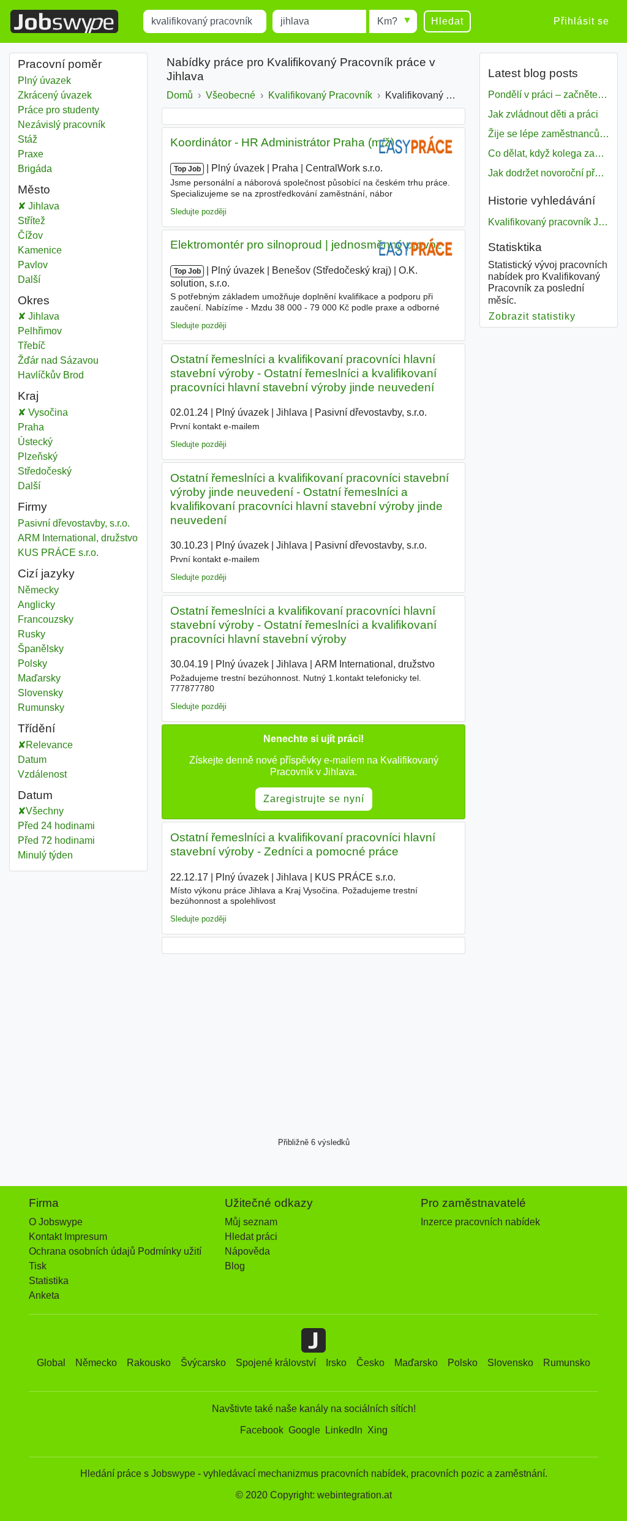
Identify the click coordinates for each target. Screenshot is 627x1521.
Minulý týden (45, 855)
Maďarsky (39, 678)
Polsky (32, 663)
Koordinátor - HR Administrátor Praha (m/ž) (282, 142)
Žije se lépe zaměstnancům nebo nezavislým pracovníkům (548, 134)
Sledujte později (198, 211)
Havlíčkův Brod (69, 375)
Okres (34, 300)
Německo (96, 1363)
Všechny (45, 811)
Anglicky (36, 604)
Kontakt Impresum (68, 1236)
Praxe (30, 154)
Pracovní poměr (60, 64)
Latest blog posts (533, 73)
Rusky (31, 634)
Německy (38, 590)
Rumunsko (566, 1363)
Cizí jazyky (46, 573)
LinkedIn (343, 1430)
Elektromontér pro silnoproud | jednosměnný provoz (306, 244)
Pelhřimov (69, 331)
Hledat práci (251, 1236)
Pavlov (69, 265)
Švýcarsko (203, 1363)
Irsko (336, 1363)
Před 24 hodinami (56, 826)
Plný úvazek (44, 80)
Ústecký (69, 442)
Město (34, 189)
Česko (370, 1363)
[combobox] (204, 21)
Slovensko (510, 1363)
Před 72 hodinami (56, 840)
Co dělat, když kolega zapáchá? (548, 153)
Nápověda (247, 1251)
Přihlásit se (581, 21)
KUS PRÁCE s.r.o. (58, 552)
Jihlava (77, 206)
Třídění (36, 728)
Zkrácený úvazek (55, 95)
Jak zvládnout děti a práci (543, 114)
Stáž (27, 139)
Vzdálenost (42, 774)
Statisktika (515, 247)
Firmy (32, 506)
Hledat (447, 21)
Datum (32, 759)
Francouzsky (45, 619)
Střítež (69, 221)
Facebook (261, 1430)
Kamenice (69, 250)
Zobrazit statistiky (532, 316)
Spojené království (276, 1363)
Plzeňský (69, 456)
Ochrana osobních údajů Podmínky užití (115, 1251)
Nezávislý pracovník (61, 124)
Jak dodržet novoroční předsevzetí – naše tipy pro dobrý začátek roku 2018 (548, 173)
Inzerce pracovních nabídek (480, 1222)
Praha (69, 427)
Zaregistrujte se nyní (313, 799)
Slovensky (40, 693)
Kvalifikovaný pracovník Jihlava (548, 222)
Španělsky (41, 649)
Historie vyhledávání (541, 200)
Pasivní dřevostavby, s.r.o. (74, 523)
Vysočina (77, 412)
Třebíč (69, 345)
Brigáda (35, 168)
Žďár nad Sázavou (71, 360)
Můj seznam (251, 1222)
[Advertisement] (313, 1042)
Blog (235, 1266)
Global (51, 1363)
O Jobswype (56, 1222)
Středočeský (69, 471)
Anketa (44, 1295)
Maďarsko (416, 1363)
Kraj (28, 395)
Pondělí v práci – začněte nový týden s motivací (548, 94)
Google (304, 1430)
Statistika (49, 1280)
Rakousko (149, 1363)
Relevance (49, 745)
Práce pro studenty (58, 110)
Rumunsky (41, 707)
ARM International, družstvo (78, 538)
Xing (377, 1430)
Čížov (69, 235)
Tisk (38, 1266)
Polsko (463, 1363)
